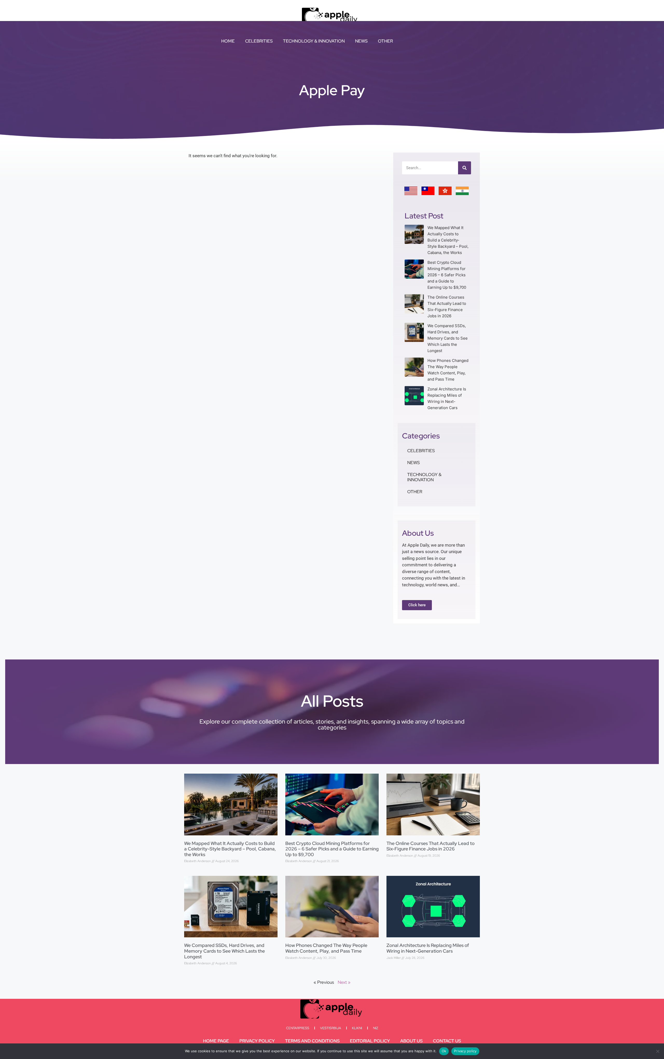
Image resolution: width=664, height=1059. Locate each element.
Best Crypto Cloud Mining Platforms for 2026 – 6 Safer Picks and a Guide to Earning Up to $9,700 (446, 275)
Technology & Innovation (314, 41)
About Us (411, 1041)
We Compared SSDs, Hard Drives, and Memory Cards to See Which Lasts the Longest (447, 338)
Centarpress (297, 1028)
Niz (375, 1028)
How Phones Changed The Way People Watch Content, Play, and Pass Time (326, 948)
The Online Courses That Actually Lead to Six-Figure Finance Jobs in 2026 (430, 846)
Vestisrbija (330, 1028)
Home (228, 41)
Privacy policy (465, 1051)
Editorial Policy (370, 1041)
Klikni (357, 1028)
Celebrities (259, 41)
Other (385, 41)
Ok (444, 1051)
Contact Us (447, 1041)
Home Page (216, 1041)
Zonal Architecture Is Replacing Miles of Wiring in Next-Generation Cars (427, 948)
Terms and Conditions (312, 1041)
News (361, 41)
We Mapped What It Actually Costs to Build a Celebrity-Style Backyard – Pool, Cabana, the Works (447, 240)
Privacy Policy (257, 1041)
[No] (657, 1051)
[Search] (464, 167)
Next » (344, 982)
